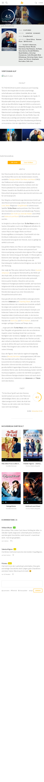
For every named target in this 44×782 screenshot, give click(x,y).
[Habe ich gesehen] (3, 459)
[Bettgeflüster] (11, 486)
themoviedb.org (9, 26)
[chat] (36, 3)
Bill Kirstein (28, 41)
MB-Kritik (14, 162)
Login (41, 2)
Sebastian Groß (37, 411)
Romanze (36, 33)
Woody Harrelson (13, 356)
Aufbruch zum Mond (11, 216)
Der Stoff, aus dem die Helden (21, 214)
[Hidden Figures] (32, 444)
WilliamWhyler (7, 528)
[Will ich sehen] (5, 459)
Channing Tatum (24, 301)
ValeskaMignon (7, 549)
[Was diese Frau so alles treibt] (11, 444)
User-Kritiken (28, 162)
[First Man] (32, 486)
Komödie (29, 33)
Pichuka (4, 563)
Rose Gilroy (31, 39)
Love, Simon (6, 205)
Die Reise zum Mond (28, 179)
